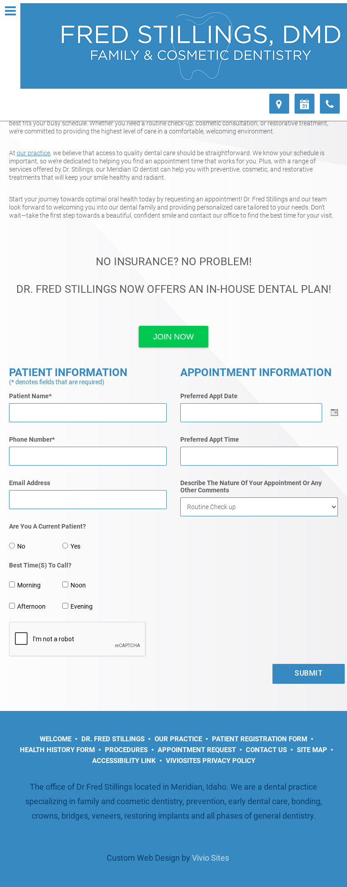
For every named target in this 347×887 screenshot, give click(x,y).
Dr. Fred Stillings (113, 739)
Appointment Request (197, 750)
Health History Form (57, 750)
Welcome (55, 739)
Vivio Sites (210, 858)
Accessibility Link (124, 761)
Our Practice (178, 739)
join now (173, 336)
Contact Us (266, 750)
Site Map (312, 750)
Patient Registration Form (259, 739)
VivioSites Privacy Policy (210, 761)
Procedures (126, 750)
